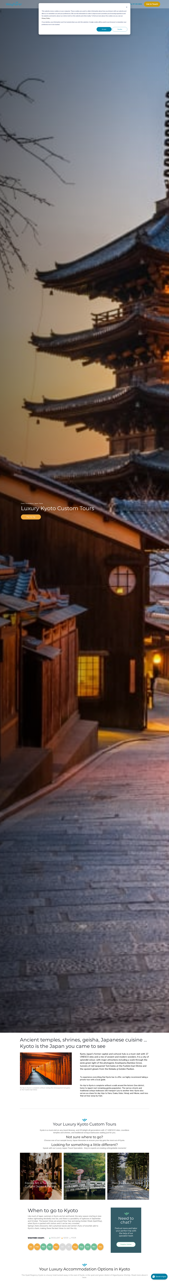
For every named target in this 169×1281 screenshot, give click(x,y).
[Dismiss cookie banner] (126, 7)
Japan (37, 503)
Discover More (33, 1193)
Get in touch (152, 4)
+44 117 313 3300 (135, 4)
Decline (120, 29)
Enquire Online (125, 1244)
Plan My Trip (31, 517)
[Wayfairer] (15, 4)
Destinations (30, 503)
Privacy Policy (46, 18)
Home (23, 503)
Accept (104, 29)
